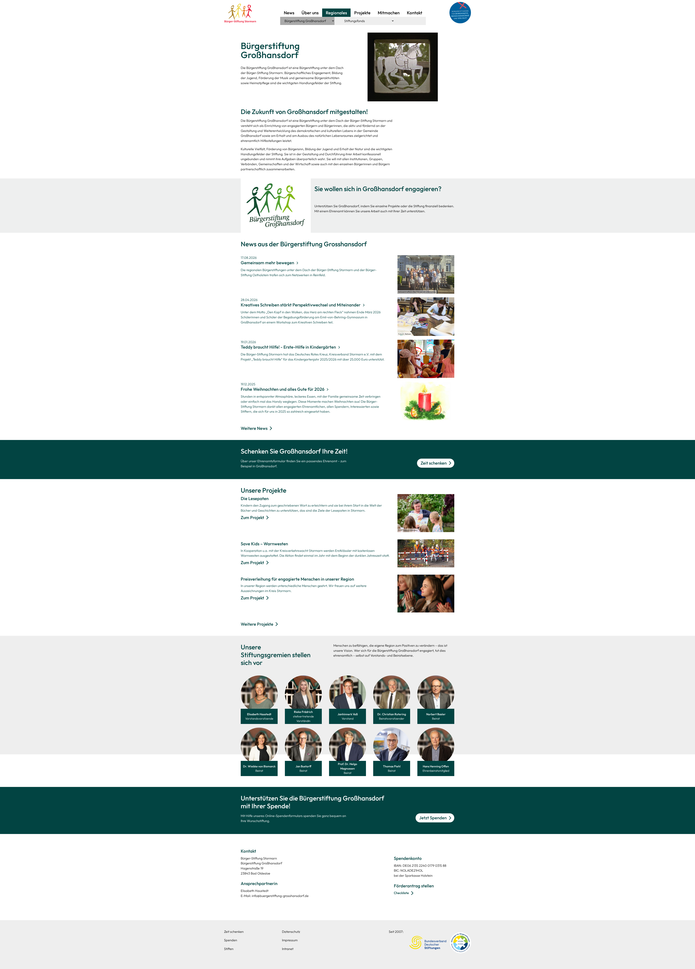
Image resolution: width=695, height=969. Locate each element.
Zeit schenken (434, 463)
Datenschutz (291, 932)
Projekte (362, 12)
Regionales (336, 12)
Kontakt (414, 12)
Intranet (287, 949)
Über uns (310, 12)
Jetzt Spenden (433, 817)
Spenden (230, 940)
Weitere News (254, 428)
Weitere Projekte (257, 624)
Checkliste (401, 893)
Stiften (228, 949)
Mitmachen (389, 12)
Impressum (290, 940)
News (289, 12)
